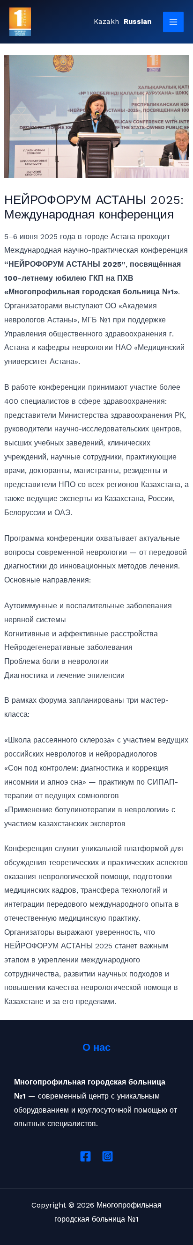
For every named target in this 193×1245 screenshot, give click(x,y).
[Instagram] (107, 1156)
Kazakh (106, 21)
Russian (137, 21)
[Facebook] (85, 1156)
